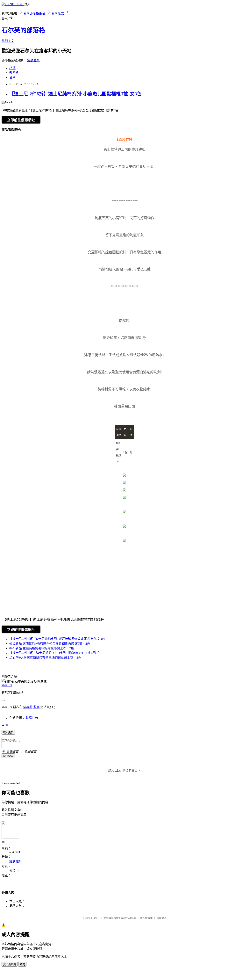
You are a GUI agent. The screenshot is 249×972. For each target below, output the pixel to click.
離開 (22, 964)
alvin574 (7, 685)
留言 (36, 707)
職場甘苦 (32, 718)
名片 (12, 77)
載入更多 (8, 732)
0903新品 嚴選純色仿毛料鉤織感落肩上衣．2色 (41, 648)
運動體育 (33, 60)
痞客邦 (27, 707)
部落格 (14, 72)
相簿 (12, 68)
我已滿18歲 (9, 964)
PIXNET (95, 918)
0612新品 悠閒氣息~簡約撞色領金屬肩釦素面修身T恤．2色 (49, 643)
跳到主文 (8, 41)
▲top (5, 724)
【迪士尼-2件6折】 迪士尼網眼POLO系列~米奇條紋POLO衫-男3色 (55, 653)
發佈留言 (8, 756)
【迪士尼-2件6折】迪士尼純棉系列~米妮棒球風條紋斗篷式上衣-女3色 (57, 639)
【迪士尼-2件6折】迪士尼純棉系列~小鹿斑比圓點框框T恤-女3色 (75, 93)
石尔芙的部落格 (23, 30)
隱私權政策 (146, 918)
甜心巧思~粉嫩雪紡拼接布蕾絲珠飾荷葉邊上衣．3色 (45, 657)
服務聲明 (161, 918)
